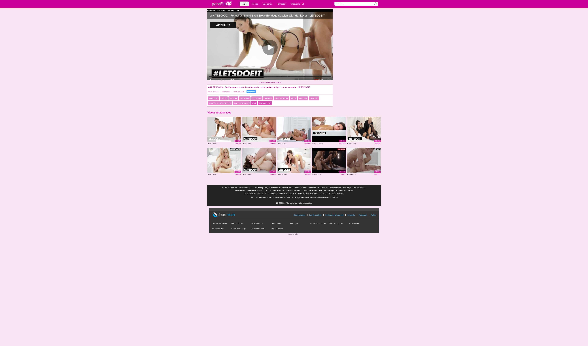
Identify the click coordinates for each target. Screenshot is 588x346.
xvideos (308, 174)
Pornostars (281, 3)
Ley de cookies (315, 215)
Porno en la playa (238, 228)
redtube (238, 144)
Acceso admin (294, 234)
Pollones (233, 98)
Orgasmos (257, 98)
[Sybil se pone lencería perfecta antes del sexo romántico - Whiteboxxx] (294, 160)
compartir (251, 91)
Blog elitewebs (277, 228)
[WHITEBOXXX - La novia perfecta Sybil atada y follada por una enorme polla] (224, 129)
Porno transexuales (318, 223)
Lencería (268, 98)
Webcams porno (336, 223)
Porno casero (354, 223)
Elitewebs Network (219, 223)
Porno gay (294, 223)
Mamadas (213, 98)
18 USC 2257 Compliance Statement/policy (294, 203)
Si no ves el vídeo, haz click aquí (270, 82)
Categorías (267, 3)
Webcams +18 (297, 3)
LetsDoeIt (314, 98)
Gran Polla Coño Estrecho (220, 103)
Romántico (244, 98)
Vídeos (255, 3)
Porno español (218, 228)
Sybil (254, 103)
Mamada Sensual (241, 103)
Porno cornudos (257, 228)
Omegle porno (257, 223)
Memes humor (237, 223)
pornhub (342, 144)
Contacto (351, 215)
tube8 (343, 174)
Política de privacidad (334, 215)
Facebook (363, 215)
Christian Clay (265, 103)
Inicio (244, 3)
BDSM (293, 98)
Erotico (223, 98)
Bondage (303, 98)
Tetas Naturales (281, 98)
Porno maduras (277, 223)
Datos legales (299, 215)
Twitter (373, 215)
